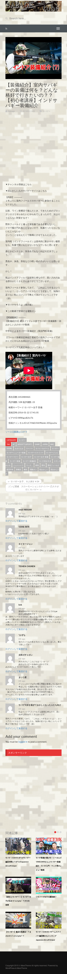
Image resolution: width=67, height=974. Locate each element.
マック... (29, 465)
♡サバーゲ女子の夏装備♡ (46, 897)
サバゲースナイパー (35, 452)
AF (14, 444)
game (37, 444)
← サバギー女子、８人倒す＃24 (23, 481)
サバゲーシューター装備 (16, 452)
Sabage (11, 111)
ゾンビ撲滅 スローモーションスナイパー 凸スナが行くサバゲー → (33, 488)
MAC (52, 444)
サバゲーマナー (13, 456)
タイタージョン (26, 543)
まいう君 (23, 677)
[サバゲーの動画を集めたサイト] (33, 5)
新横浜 (18, 469)
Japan (45, 444)
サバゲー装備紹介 (29, 461)
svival (9, 448)
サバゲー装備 (15, 461)
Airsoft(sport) (24, 444)
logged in (22, 741)
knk (20, 604)
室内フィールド (54, 465)
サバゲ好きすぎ (45, 461)
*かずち (22, 635)
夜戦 (37, 465)
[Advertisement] (33, 149)
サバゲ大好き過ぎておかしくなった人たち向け (40, 705)
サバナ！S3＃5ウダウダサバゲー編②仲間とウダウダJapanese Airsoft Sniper (18, 862)
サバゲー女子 (26, 456)
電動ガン (33, 469)
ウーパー (29, 448)
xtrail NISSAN (25, 509)
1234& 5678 (24, 526)
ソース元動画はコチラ (16, 431)
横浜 (25, 469)
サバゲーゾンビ (52, 452)
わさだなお (19, 448)
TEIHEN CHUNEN (27, 566)
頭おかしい (43, 469)
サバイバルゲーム (42, 448)
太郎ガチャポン (26, 654)
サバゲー (46, 111)
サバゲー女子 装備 (41, 456)
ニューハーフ (18, 465)
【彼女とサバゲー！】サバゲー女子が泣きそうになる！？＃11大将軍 (18, 901)
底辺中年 (10, 469)
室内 (43, 465)
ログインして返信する (16, 520)
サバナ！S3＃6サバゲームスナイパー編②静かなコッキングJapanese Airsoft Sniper (48, 936)
